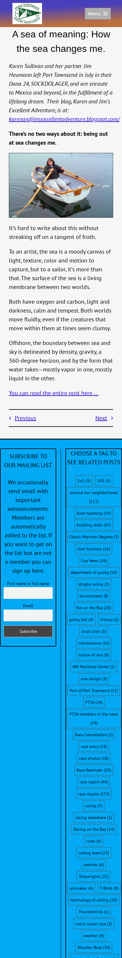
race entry (94, 746)
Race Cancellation (94, 734)
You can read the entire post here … (53, 393)
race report (94, 781)
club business (93, 548)
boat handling (94, 513)
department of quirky (93, 572)
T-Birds (109, 888)
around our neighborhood (94, 497)
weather (94, 935)
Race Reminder (93, 770)
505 (103, 480)
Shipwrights (94, 876)
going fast (81, 619)
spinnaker (81, 888)
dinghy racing (93, 584)
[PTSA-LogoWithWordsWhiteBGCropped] (27, 6)
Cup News (94, 560)
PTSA (93, 702)
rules (93, 841)
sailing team (93, 852)
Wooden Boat (94, 947)
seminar (94, 864)
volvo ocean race (94, 923)
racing (93, 805)
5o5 (83, 480)
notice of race (93, 655)
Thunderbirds (93, 911)
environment (93, 596)
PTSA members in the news (94, 718)
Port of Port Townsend (94, 690)
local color (93, 631)
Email (28, 605)
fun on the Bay (93, 607)
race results (94, 794)
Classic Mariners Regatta (94, 536)
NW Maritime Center (94, 666)
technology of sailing (93, 900)
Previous (25, 418)
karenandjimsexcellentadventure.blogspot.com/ (64, 119)
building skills (94, 525)
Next (101, 418)
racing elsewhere (94, 817)
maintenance (94, 643)
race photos (94, 758)
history (109, 619)
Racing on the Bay (93, 829)
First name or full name (28, 583)
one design (94, 678)
